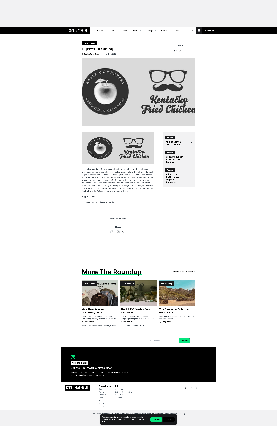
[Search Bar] (192, 30)
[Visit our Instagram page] (199, 30)
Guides (164, 30)
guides (102, 403)
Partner (114, 326)
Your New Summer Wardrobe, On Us (93, 311)
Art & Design (121, 218)
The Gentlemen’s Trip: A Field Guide (174, 311)
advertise (119, 395)
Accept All (156, 419)
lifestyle (102, 395)
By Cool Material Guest (90, 54)
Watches (124, 30)
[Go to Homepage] (78, 30)
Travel (113, 30)
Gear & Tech (98, 30)
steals (177, 30)
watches (102, 400)
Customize (169, 419)
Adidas (112, 218)
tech (101, 398)
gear (101, 389)
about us (119, 389)
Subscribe (209, 30)
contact (118, 398)
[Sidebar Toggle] (64, 31)
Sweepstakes (96, 326)
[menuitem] (99, 30)
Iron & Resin (86, 326)
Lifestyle (150, 30)
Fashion (136, 30)
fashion (102, 392)
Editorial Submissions (124, 392)
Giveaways (107, 326)
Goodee (123, 326)
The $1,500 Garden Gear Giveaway (135, 311)
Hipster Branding (107, 202)
